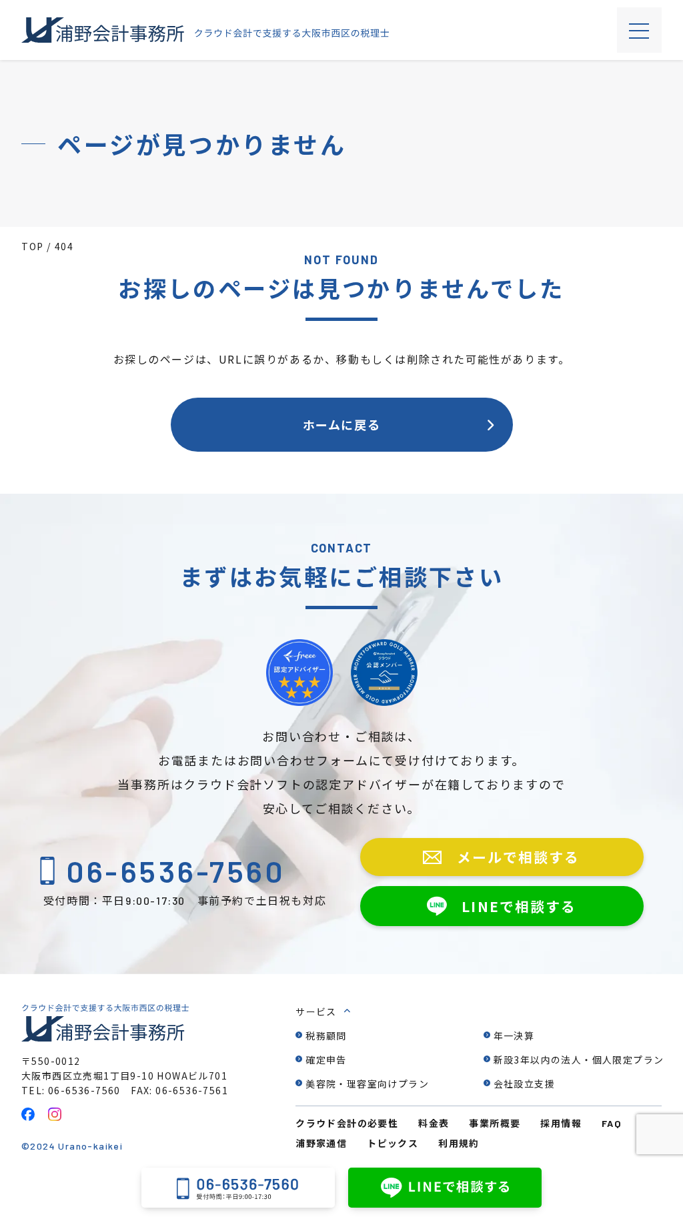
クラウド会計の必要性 (346, 1123)
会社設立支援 (524, 1083)
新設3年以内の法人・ (579, 1059)
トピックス (392, 1143)
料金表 (433, 1123)
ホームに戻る (342, 424)
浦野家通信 (321, 1143)
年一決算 (514, 1035)
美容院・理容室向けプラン (367, 1083)
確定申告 (326, 1059)
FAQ (612, 1123)
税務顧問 (326, 1035)
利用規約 (459, 1143)
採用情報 (561, 1123)
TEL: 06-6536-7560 (71, 1090)
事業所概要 (494, 1123)
